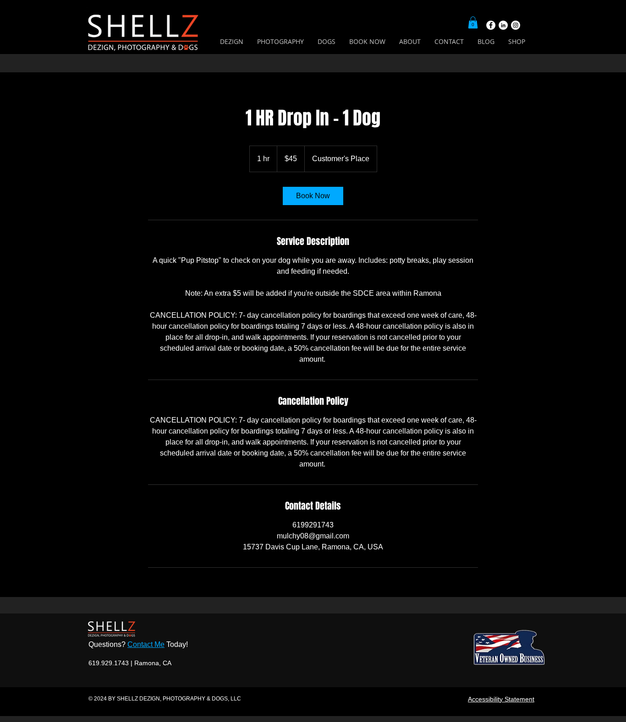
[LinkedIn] (503, 25)
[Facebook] (490, 25)
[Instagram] (515, 25)
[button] (473, 22)
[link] (313, 196)
